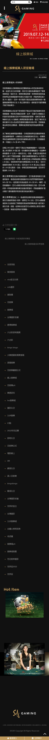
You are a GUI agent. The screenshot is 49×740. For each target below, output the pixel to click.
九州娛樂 (9, 415)
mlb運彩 (9, 287)
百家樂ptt (9, 385)
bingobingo (10, 483)
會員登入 (13, 738)
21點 (7, 422)
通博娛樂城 (10, 324)
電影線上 (9, 453)
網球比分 (9, 468)
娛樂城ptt (9, 543)
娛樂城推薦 (10, 551)
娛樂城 (8, 309)
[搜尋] (29, 2)
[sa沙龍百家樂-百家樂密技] (24, 658)
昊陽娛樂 (9, 362)
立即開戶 (38, 738)
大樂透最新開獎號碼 (14, 355)
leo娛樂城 (10, 400)
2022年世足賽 (11, 430)
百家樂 (8, 302)
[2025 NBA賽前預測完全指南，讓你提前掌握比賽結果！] (24, 605)
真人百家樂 (10, 475)
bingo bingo (11, 347)
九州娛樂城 (10, 521)
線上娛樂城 (35, 58)
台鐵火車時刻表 (12, 528)
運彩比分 (9, 407)
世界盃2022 (10, 566)
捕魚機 (8, 294)
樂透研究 (9, 392)
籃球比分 (9, 490)
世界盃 (8, 574)
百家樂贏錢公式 (12, 370)
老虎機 (8, 536)
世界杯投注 (10, 506)
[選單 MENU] (4, 8)
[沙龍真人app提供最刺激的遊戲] (24, 30)
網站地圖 (45, 2)
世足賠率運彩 (11, 558)
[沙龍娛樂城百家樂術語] (24, 9)
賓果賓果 (9, 271)
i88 (7, 460)
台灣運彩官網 (11, 317)
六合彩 (8, 339)
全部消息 (9, 264)
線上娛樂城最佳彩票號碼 (35, 244)
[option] (24, 30)
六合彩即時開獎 (12, 332)
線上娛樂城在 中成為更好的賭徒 (17, 239)
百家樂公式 (10, 445)
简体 (37, 2)
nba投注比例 (11, 279)
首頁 (31, 58)
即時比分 (9, 438)
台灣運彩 (9, 513)
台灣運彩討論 (11, 498)
